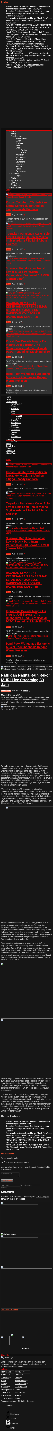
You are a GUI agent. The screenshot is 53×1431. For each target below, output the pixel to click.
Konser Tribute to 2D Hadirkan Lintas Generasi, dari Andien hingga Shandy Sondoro (28, 7)
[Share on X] (8, 1418)
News (13, 134)
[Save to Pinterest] (8, 1422)
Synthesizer (21, 171)
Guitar (18, 141)
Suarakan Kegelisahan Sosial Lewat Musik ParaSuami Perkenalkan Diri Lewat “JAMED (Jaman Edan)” (29, 19)
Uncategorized (21, 1386)
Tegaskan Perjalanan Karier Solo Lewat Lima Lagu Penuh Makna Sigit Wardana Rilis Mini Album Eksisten (27, 13)
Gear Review (16, 136)
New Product (21, 138)
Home (13, 131)
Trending (4, 2)
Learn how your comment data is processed (25, 1197)
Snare (23, 152)
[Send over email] (8, 1428)
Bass (18, 145)
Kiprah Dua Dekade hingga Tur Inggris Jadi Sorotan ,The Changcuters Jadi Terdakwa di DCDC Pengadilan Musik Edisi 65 (29, 34)
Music (8, 214)
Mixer (17, 1395)
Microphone (21, 157)
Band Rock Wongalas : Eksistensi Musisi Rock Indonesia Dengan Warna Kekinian (26, 40)
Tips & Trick (16, 180)
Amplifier (20, 155)
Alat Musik (19, 1392)
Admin (25, 691)
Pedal (18, 169)
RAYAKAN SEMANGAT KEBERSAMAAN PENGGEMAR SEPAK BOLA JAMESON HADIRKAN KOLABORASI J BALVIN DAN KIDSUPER (28, 27)
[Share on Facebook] (8, 1414)
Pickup (19, 166)
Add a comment (7, 1154)
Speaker (19, 159)
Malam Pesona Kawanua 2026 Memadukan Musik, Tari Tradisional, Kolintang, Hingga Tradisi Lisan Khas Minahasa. (28, 55)
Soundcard (20, 162)
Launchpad (20, 164)
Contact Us (15, 185)
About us (10, 1405)
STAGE (14, 183)
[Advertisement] (26, 99)
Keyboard (20, 143)
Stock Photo (16, 187)
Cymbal (24, 150)
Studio (13, 178)
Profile (19, 176)
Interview (15, 173)
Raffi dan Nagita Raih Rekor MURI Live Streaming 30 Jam (25, 680)
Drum (18, 148)
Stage (3, 1375)
